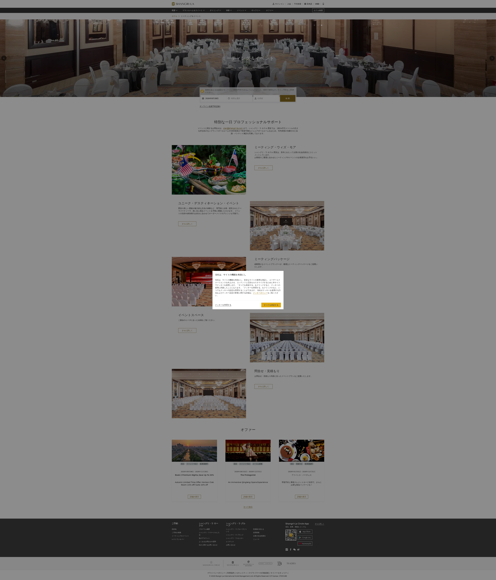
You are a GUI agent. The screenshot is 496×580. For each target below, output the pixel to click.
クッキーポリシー (260, 293)
